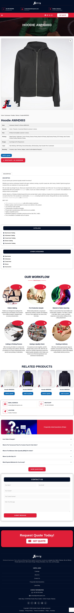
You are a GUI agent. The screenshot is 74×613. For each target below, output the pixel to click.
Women (17, 115)
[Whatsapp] (52, 15)
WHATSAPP (48, 402)
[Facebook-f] (32, 603)
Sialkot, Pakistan (56, 8)
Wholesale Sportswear (8, 560)
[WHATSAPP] (41, 404)
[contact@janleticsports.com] (22, 9)
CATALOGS (37, 228)
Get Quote (23, 189)
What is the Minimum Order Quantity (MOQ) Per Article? (18, 450)
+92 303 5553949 (10, 8)
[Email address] (5, 404)
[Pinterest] (42, 603)
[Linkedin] (35, 603)
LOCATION (11, 410)
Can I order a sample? (9, 439)
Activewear (7, 115)
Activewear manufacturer (42, 560)
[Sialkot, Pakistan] (50, 9)
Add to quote (6, 155)
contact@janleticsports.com (31, 8)
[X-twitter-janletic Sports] (50, 15)
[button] (2, 15)
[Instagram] (47, 15)
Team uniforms (17, 560)
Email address (13, 402)
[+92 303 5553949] (3, 9)
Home (2, 115)
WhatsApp (53, 189)
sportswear (5, 197)
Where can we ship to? (9, 456)
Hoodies (13, 115)
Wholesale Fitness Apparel (29, 560)
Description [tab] (7, 173)
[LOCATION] (5, 411)
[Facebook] (45, 15)
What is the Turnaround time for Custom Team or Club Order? (20, 445)
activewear (32, 196)
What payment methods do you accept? (14, 462)
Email (46, 189)
